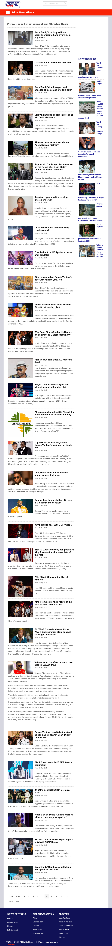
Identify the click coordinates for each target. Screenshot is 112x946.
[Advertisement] (95, 37)
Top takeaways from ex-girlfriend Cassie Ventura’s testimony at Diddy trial (53, 445)
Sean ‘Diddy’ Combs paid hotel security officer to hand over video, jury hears (52, 35)
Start (11, 896)
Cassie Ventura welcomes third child (53, 62)
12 (67, 896)
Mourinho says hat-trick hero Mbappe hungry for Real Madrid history (90, 177)
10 (56, 896)
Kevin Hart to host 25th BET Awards (53, 525)
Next (11, 901)
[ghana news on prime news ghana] (13, 4)
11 (62, 896)
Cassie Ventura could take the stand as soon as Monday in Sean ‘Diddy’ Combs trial (53, 735)
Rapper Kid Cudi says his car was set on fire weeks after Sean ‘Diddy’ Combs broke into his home (54, 167)
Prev (18, 896)
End (17, 901)
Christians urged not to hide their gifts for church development (89, 154)
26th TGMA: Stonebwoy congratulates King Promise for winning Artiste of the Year (54, 552)
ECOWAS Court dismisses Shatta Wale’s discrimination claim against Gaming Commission (53, 632)
